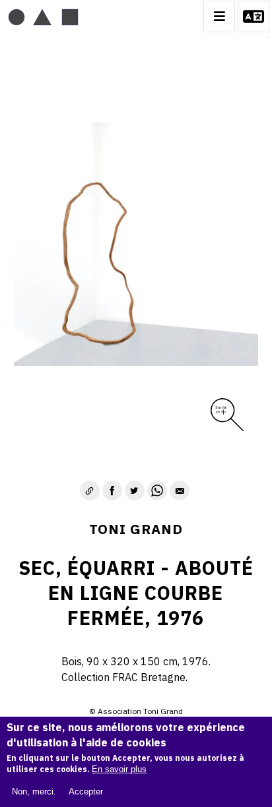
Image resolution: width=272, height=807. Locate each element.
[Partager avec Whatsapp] (157, 490)
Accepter (86, 791)
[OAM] (43, 16)
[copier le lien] (90, 490)
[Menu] (219, 16)
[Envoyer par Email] (179, 490)
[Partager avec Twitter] (135, 490)
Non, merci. (34, 791)
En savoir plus (119, 769)
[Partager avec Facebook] (112, 490)
